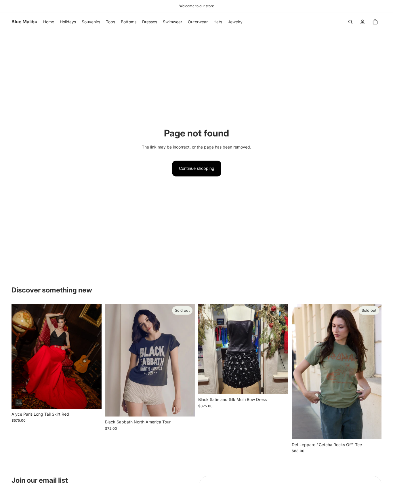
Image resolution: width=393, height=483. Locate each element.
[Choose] (92, 400)
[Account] (362, 22)
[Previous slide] (20, 356)
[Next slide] (93, 356)
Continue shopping (196, 168)
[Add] (279, 385)
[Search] (350, 22)
